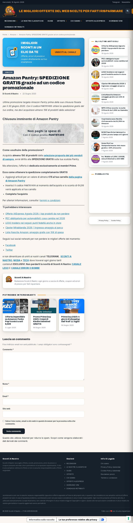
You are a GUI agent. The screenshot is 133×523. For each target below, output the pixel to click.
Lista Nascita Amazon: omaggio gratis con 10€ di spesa (34, 232)
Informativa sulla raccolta (41, 519)
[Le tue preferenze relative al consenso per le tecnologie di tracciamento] (128, 518)
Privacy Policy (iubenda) (110, 467)
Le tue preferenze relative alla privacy (78, 519)
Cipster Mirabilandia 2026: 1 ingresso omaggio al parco (34, 227)
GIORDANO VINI (115, 21)
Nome (6, 384)
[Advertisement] (107, 193)
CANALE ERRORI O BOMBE (25, 268)
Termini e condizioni (109, 478)
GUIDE (50, 21)
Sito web (6, 409)
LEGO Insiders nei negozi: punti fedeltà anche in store (33, 223)
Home (5, 35)
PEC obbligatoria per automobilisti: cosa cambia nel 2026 (35, 218)
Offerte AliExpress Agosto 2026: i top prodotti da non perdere (37, 213)
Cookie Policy (116, 220)
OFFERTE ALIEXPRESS (95, 21)
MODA (16, 260)
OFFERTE (61, 21)
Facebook (10, 245)
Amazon (13, 35)
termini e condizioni (50, 200)
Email (6, 396)
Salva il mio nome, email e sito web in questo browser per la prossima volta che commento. (40, 422)
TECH (26, 260)
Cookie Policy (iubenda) (110, 471)
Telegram (116, 2)
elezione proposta (55, 155)
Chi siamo (105, 463)
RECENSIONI (10, 21)
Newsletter (126, 2)
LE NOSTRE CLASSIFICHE (32, 21)
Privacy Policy (103, 220)
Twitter (9, 250)
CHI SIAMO (75, 21)
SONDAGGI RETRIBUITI (14, 27)
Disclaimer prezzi (108, 474)
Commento (8, 349)
